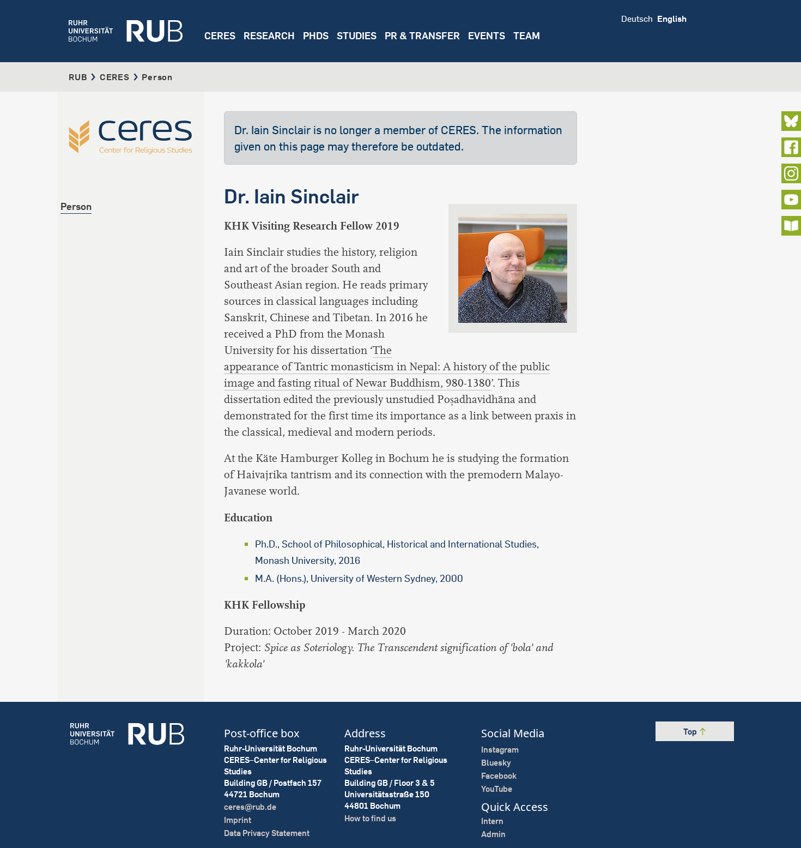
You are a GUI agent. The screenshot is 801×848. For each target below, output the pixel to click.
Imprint (237, 820)
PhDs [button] (316, 35)
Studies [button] (357, 35)
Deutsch (637, 18)
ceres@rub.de (250, 807)
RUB (78, 76)
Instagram (500, 749)
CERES (219, 35)
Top (691, 731)
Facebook (499, 776)
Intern (492, 821)
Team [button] (526, 35)
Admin (493, 834)
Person (76, 206)
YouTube (496, 789)
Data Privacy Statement (267, 833)
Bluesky (496, 762)
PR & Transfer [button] (422, 35)
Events (486, 35)
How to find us (370, 818)
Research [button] (269, 35)
